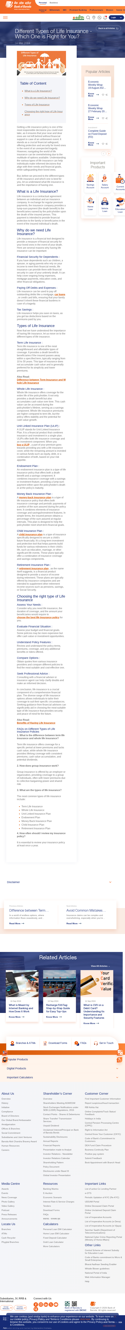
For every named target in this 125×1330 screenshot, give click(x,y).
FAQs (45, 1214)
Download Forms (51, 1210)
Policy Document (51, 1167)
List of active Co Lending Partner (100, 1189)
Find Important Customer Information (103, 1099)
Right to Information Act (96, 1130)
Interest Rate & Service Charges (58, 1201)
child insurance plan (31, 534)
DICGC (83, 1310)
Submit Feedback (93, 1158)
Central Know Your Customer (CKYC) (103, 1134)
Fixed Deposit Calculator (55, 1238)
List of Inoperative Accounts (98, 1217)
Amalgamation (8, 1124)
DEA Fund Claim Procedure (98, 1145)
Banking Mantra (50, 1189)
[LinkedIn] (46, 1304)
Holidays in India (93, 1118)
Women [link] (109, 10)
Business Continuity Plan (97, 1149)
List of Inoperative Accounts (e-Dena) (103, 1221)
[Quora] (36, 1309)
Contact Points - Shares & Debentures (61, 1114)
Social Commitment (11, 1133)
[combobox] (120, 1052)
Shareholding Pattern (53, 1162)
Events (5, 1193)
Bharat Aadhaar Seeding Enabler (101, 1264)
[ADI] (5, 1059)
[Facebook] (36, 1304)
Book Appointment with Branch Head (102, 1162)
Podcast (5, 1210)
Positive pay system (94, 1154)
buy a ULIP (23, 444)
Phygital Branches (10, 1242)
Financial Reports (51, 1145)
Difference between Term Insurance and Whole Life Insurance (41, 381)
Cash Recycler (9, 1238)
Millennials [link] (55, 10)
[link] (78, 17)
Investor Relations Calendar (56, 1158)
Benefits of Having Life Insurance (36, 723)
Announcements (9, 1219)
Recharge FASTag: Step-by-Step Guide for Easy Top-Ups (58, 1008)
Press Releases (9, 1214)
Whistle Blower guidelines (97, 1268)
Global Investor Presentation (57, 1175)
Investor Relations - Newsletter (58, 1154)
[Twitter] (51, 1304)
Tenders (47, 1206)
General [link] (42, 10)
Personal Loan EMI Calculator (57, 1229)
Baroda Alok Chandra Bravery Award (19, 1141)
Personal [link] (43, 3)
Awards (5, 1189)
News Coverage (9, 1197)
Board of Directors (10, 1116)
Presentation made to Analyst (57, 1149)
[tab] (62, 1059)
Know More (91, 95)
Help (87, 1281)
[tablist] (62, 1068)
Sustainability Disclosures (55, 1137)
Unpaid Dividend (51, 1125)
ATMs (4, 1233)
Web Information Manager (97, 1277)
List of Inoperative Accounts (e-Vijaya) (103, 1226)
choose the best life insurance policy (38, 617)
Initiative (5, 1107)
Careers (5, 1150)
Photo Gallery (8, 1201)
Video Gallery (8, 1206)
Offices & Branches (11, 1128)
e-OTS (88, 1193)
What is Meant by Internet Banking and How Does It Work (21, 1008)
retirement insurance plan (34, 568)
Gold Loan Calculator (53, 1242)
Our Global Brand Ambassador (16, 1120)
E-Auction (47, 1193)
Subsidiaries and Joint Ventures (17, 1137)
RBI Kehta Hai (91, 1107)
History (5, 1103)
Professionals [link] (96, 10)
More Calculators (51, 1246)
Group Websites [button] (6, 1308)
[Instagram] (41, 1304)
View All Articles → (100, 966)
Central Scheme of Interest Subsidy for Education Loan (102, 1251)
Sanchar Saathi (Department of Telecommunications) (100, 1231)
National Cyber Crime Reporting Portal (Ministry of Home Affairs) (103, 1238)
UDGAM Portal (92, 1201)
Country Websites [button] (19, 1308)
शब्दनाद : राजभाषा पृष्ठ (51, 1219)
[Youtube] (56, 1304)
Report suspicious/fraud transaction (102, 1103)
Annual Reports (50, 1141)
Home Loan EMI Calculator (56, 1233)
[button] (88, 18)
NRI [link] (64, 10)
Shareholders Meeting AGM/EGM (59, 1103)
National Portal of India (96, 1273)
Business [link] (54, 3)
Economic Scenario (52, 1197)
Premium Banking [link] (78, 10)
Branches (6, 1229)
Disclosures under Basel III (56, 1171)
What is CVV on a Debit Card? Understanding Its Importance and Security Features (94, 1011)
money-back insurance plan (35, 497)
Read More (14, 923)
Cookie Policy (6, 1319)
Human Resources (11, 1145)
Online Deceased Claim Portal (99, 1206)
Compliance (7, 1111)
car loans (60, 294)
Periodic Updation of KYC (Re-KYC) (102, 1197)
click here (85, 1319)
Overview (6, 1099)
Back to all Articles (106, 28)
